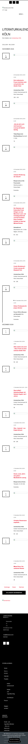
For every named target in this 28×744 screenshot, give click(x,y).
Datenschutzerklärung (14, 741)
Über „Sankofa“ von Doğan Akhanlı (20, 429)
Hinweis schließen (14, 739)
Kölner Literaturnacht (8, 684)
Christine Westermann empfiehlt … (20, 521)
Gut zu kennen (6, 672)
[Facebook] (4, 643)
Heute (14, 587)
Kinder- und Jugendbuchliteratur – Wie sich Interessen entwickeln (7, 726)
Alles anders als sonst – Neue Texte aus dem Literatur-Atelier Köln (20, 348)
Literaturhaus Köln (16, 38)
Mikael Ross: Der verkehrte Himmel (19, 567)
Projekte (6, 679)
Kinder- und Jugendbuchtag (8, 691)
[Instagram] (8, 643)
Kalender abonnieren (14, 592)
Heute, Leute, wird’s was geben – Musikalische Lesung (20, 475)
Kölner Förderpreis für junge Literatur (20, 307)
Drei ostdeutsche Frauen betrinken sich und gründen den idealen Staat (20, 83)
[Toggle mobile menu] (25, 14)
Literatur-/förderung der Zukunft (19, 176)
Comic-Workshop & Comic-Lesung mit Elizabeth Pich (19, 268)
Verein (5, 668)
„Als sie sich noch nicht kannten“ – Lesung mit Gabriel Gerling (19, 127)
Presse (6, 700)
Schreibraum (8, 697)
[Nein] (26, 738)
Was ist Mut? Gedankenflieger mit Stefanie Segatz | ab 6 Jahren (20, 393)
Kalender (6, 676)
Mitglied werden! (6, 707)
